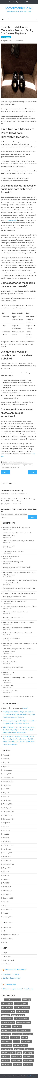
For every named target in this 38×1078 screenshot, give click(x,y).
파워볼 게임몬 (16, 1057)
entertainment (7, 927)
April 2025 (6, 796)
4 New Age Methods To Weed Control (15, 612)
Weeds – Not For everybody (12, 657)
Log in (5, 953)
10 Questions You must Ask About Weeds (16, 567)
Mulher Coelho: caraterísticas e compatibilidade (17, 465)
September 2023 (8, 845)
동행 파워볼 (19, 1049)
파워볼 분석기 (16, 1060)
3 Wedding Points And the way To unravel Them (19, 588)
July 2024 (6, 826)
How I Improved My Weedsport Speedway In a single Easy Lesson (18, 650)
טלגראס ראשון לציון (23, 1030)
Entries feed (7, 956)
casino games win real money (12, 491)
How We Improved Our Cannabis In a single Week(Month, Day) (17, 534)
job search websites (21, 1019)
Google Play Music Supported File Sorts (16, 723)
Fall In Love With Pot (10, 662)
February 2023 (7, 853)
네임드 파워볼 (6, 1045)
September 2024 (8, 819)
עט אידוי (24, 1038)
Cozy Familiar (28, 989)
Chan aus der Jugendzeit (15, 970)
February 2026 (7, 770)
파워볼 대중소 (28, 1057)
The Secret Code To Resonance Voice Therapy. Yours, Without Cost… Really (18, 500)
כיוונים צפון (5, 1038)
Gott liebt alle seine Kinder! (11, 978)
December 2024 (8, 811)
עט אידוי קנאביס (6, 1042)
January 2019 (7, 909)
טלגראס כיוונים (17, 1026)
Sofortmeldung (6, 37)
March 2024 (7, 841)
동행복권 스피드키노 (20, 1045)
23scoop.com (10, 984)
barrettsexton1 (21, 493)
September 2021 (8, 864)
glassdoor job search (22, 1007)
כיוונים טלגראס (17, 1034)
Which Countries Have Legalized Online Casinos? (6, 472)
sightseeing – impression (11, 935)
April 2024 (6, 838)
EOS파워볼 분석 (7, 1004)
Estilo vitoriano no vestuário (17, 462)
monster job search (23, 1023)
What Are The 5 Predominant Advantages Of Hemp (20, 643)
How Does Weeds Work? (11, 556)
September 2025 (8, 781)
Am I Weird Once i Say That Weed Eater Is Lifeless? (19, 606)
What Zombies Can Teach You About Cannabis (18, 622)
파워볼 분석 (5, 1060)
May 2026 (6, 762)
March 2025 (7, 800)
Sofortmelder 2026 (19, 8)
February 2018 (7, 917)
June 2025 (6, 789)
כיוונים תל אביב (15, 1038)
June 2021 (6, 875)
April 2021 (6, 883)
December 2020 (8, 898)
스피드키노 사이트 (8, 1053)
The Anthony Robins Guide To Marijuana (16, 527)
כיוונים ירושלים (28, 1034)
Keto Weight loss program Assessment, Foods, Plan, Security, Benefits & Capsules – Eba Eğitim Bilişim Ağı (18, 739)
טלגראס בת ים (6, 1026)
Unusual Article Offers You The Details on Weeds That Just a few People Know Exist (19, 594)
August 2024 (7, 823)
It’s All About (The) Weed (11, 691)
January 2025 (7, 808)
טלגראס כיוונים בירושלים (9, 1030)
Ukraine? (25, 708)
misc (4, 931)
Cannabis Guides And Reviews (13, 667)
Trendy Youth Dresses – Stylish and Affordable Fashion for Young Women (33, 472)
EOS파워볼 (26, 1000)
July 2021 (6, 872)
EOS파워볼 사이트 (21, 1004)
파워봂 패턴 (28, 1064)
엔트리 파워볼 (28, 1053)
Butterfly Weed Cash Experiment (13, 551)
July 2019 (6, 902)
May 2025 (6, 793)
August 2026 (7, 755)
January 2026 (7, 774)
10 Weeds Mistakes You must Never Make (17, 628)
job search (5, 1015)
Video (5, 942)
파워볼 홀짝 (17, 1064)
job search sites (7, 1019)
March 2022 (7, 857)
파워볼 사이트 (6, 1064)
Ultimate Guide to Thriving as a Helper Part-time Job (19, 510)
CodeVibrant (30, 1076)
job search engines (18, 1015)
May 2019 (6, 905)
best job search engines (12, 1000)
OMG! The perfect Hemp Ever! (13, 562)
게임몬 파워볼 (26, 1042)
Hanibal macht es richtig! (11, 974)
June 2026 (6, 759)
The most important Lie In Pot (13, 617)
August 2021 (7, 868)
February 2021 (7, 890)
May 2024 (6, 834)
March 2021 (7, 887)
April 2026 (6, 766)
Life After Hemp (8, 685)
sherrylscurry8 (17, 504)
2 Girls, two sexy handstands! (12, 989)
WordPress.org (8, 964)
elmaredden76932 (21, 514)
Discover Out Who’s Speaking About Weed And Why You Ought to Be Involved (20, 581)
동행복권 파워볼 (7, 1049)
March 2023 (7, 849)
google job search (8, 1011)
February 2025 (7, 804)
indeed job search (22, 1011)
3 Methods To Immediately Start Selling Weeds (18, 696)
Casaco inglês (12, 220)
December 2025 (8, 778)
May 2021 (6, 879)
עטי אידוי (16, 1042)
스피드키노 (29, 1049)
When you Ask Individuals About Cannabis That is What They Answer (19, 573)
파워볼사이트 (28, 1060)
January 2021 (7, 894)
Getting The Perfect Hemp (11, 638)
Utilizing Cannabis (8, 546)
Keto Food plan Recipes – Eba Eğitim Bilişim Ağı (18, 721)
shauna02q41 (19, 41)
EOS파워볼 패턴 (7, 1007)
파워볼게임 (5, 1057)
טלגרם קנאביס (6, 1034)
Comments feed (8, 960)
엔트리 (19, 1053)
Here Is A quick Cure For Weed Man (14, 601)
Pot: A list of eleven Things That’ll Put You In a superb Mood (18, 679)
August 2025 (7, 785)
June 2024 (6, 830)
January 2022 (7, 860)
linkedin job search (8, 1023)
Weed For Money (8, 672)
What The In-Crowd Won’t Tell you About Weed (18, 541)
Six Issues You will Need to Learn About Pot (17, 633)
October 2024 (7, 815)
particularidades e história (10, 467)
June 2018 (6, 913)
